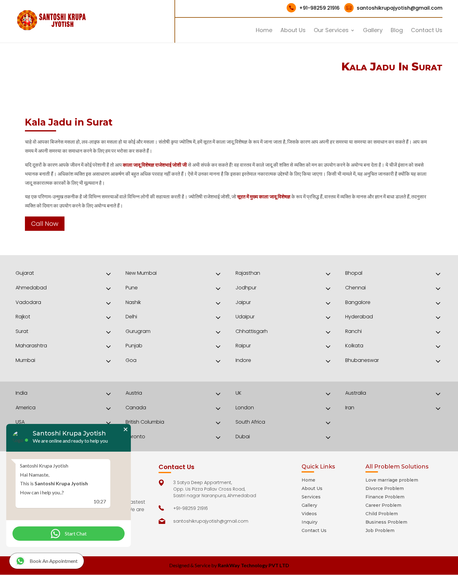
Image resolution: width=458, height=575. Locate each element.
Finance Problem (384, 497)
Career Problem (383, 505)
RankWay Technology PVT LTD (253, 565)
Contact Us (426, 31)
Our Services (331, 31)
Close (125, 429)
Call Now (44, 223)
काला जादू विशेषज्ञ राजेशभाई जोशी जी (155, 165)
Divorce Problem (384, 488)
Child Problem (381, 513)
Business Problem (386, 522)
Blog (397, 31)
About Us (293, 31)
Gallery (373, 31)
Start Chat (76, 533)
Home (264, 31)
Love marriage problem (391, 480)
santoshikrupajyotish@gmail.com (394, 8)
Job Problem (379, 530)
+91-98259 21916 (314, 8)
